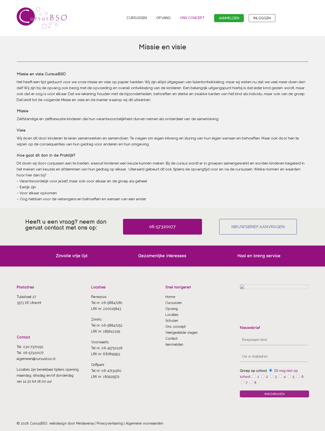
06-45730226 (112, 348)
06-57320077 (33, 353)
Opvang (171, 309)
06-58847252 (111, 325)
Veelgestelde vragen (181, 332)
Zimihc (96, 319)
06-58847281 (111, 303)
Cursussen (173, 303)
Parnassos (99, 297)
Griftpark (97, 365)
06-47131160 (111, 371)
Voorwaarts (100, 342)
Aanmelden (174, 344)
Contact (171, 338)
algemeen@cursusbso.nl (36, 359)
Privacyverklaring (110, 423)
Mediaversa (85, 423)
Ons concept (175, 326)
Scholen (171, 321)
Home (170, 297)
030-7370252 (33, 347)
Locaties (171, 315)
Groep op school (253, 371)
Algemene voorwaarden (144, 423)
